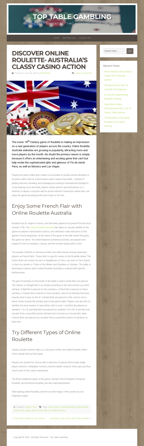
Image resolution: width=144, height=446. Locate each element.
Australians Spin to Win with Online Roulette (69, 418)
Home (56, 38)
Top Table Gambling (72, 17)
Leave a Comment (83, 73)
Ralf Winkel (45, 73)
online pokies (82, 407)
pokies (28, 410)
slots (34, 410)
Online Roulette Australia (42, 227)
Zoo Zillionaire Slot (56, 410)
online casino (54, 407)
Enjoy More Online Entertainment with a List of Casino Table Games (117, 108)
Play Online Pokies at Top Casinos (29, 418)
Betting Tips (69, 38)
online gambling (68, 407)
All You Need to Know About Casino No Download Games (118, 75)
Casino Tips (85, 38)
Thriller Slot (42, 410)
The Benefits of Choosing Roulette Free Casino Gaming (116, 122)
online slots (19, 410)
